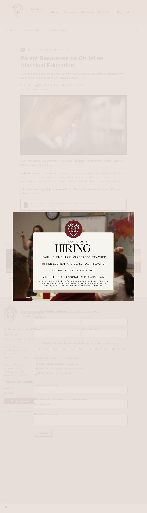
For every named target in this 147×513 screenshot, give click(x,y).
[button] (126, 217)
